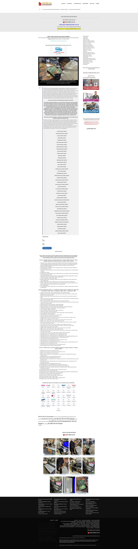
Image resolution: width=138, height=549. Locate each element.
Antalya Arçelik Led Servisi (49, 474)
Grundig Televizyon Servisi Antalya (47, 531)
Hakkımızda (69, 3)
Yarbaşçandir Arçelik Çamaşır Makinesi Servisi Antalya (92, 508)
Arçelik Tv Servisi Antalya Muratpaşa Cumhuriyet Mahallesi (92, 511)
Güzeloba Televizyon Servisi (43, 533)
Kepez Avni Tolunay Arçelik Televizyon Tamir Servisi (60, 507)
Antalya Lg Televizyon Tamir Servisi (92, 523)
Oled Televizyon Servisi (90, 52)
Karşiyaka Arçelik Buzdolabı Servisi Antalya (75, 500)
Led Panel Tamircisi (89, 45)
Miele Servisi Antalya (57, 416)
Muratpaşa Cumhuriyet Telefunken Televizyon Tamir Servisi (60, 513)
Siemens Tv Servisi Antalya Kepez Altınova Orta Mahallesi (91, 506)
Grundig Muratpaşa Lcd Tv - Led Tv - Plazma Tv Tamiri (44, 512)
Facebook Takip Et (58, 38)
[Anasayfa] (45, 3)
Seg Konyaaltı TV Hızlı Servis (74, 502)
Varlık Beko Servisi (45, 236)
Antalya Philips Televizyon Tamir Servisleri (71, 524)
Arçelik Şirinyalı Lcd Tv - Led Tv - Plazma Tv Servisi (44, 509)
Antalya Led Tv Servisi (42, 522)
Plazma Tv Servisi (89, 60)
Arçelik (87, 36)
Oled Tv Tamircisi (89, 56)
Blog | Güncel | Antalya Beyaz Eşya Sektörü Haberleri (51, 9)
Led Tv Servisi (88, 49)
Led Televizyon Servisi (90, 46)
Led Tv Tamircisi (89, 50)
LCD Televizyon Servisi (90, 40)
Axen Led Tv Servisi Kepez (74, 505)
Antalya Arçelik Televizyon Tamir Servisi (68, 521)
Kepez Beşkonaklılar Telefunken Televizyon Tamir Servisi (91, 503)
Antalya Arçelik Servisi (95, 520)
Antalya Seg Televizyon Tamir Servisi (83, 525)
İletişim (97, 3)
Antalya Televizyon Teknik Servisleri (92, 526)
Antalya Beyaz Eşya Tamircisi (67, 416)
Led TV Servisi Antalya (75, 474)
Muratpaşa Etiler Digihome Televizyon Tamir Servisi (60, 505)
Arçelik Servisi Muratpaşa (58, 421)
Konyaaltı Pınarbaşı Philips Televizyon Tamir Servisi (44, 502)
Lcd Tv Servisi (88, 43)
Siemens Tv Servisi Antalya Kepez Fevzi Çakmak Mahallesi (92, 513)
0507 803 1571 (92, 128)
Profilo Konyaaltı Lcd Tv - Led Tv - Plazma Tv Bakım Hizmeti (45, 505)
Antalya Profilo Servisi (85, 524)
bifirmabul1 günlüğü (64, 9)
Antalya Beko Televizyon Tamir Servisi (78, 522)
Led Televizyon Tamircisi (90, 47)
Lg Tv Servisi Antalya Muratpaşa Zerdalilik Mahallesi (45, 500)
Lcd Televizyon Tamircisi (90, 41)
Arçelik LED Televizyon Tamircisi (69, 493)
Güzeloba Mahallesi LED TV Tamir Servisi (76, 504)
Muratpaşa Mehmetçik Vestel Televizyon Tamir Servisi (92, 500)
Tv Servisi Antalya (77, 3)
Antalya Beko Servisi (95, 521)
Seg (86, 64)
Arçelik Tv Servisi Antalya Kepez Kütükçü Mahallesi (61, 502)
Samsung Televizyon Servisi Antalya (47, 540)
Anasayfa (63, 3)
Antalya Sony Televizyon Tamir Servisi (67, 526)
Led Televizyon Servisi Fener (43, 513)
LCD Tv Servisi (49, 534)
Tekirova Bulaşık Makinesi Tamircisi (51, 522)
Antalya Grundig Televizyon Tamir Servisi (70, 523)
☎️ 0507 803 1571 (69, 22)
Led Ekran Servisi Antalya (82, 493)
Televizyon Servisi (41, 523)
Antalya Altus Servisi (86, 520)
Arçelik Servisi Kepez (55, 423)
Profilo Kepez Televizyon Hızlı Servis (60, 511)
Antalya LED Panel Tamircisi (49, 455)
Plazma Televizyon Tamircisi (91, 59)
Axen (87, 37)
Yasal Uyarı (92, 3)
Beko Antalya (45, 423)
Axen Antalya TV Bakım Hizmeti (75, 501)
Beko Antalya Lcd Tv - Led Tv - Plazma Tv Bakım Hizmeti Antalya (61, 509)
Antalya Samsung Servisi (94, 524)
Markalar (52, 520)
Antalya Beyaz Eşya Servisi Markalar (92, 522)
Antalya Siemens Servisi (95, 525)
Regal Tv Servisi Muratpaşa (90, 501)
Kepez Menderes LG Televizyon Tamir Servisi (44, 507)
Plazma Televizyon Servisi (90, 58)
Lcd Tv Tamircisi (89, 44)
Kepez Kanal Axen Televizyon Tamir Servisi (76, 509)
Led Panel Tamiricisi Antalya (89, 474)
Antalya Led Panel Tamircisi (56, 493)
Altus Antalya (46, 421)
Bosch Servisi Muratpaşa (65, 419)
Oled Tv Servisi (88, 54)
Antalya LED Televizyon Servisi (88, 455)
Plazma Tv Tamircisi (89, 61)
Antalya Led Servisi (62, 455)
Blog (80, 520)
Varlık (43, 240)
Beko (60, 53)
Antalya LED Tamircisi (75, 455)
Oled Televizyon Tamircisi (90, 53)
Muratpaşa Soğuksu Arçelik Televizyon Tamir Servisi (60, 500)
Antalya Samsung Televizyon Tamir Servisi (67, 525)
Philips (87, 57)
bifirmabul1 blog (47, 248)
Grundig (87, 39)
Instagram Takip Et (65, 38)
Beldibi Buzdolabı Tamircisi (47, 525)
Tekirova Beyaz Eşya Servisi (47, 529)
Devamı (39, 425)
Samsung (87, 63)
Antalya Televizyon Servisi (80, 526)
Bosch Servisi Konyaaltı (45, 416)
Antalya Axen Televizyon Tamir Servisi (84, 521)
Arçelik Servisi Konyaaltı (49, 419)
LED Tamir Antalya (62, 474)
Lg (86, 51)
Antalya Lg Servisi (82, 523)
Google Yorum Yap (51, 38)
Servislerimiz (85, 3)
